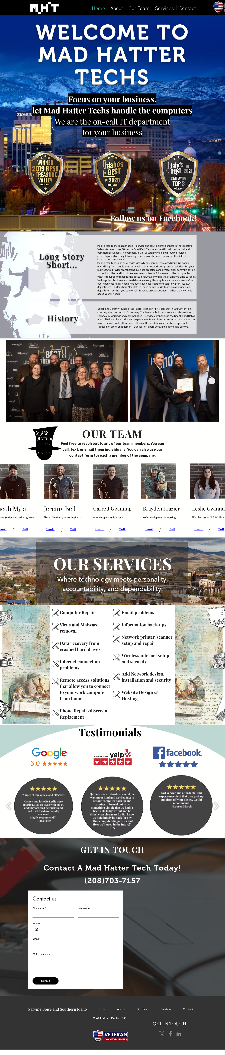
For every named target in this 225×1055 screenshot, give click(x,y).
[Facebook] (170, 1033)
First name (39, 908)
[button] (43, 806)
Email (36, 938)
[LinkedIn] (178, 1033)
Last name (84, 908)
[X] (161, 1033)
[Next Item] (211, 380)
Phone (37, 923)
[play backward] (9, 806)
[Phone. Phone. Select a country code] (38, 930)
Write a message (42, 954)
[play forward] (216, 806)
